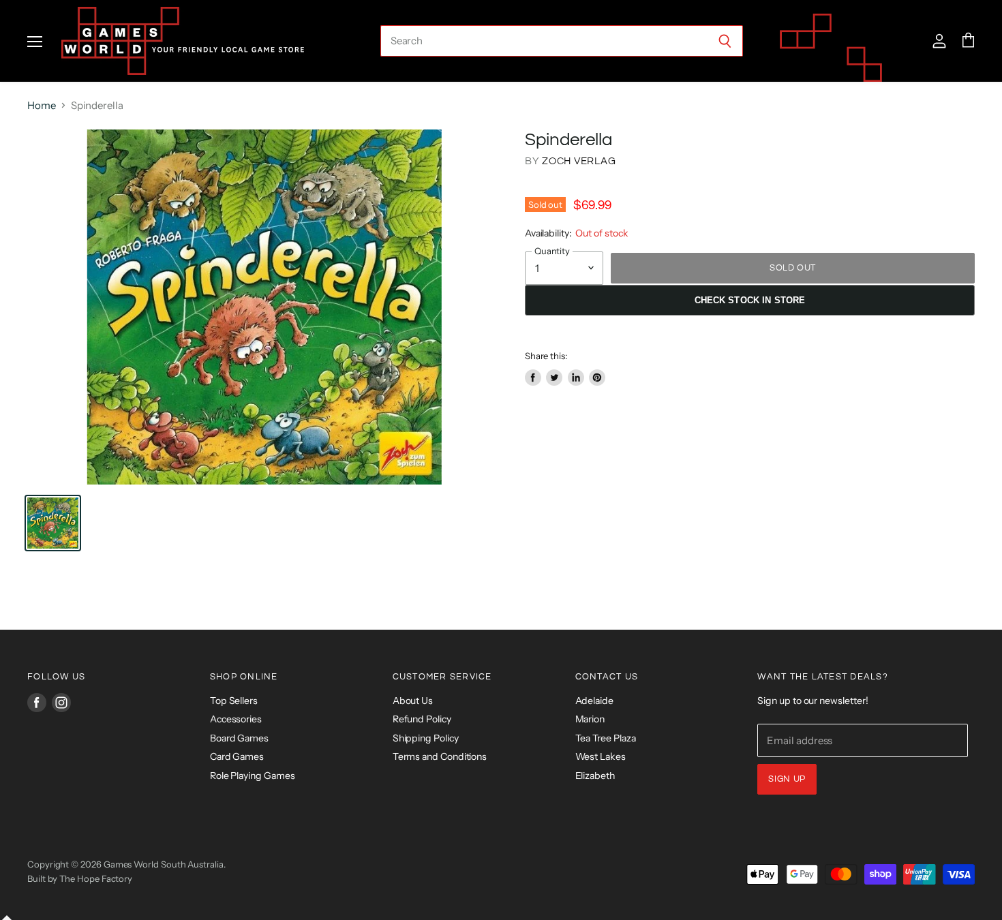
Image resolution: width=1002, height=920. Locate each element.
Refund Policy (422, 719)
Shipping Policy (426, 738)
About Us (413, 700)
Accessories (236, 719)
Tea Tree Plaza (605, 738)
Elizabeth (595, 775)
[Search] (725, 41)
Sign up (787, 779)
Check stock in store (750, 300)
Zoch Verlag (579, 161)
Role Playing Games (252, 775)
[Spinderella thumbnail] (53, 523)
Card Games (237, 756)
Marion (590, 719)
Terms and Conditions (440, 756)
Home (41, 105)
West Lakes (600, 756)
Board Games (239, 738)
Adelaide (594, 700)
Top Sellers (234, 700)
